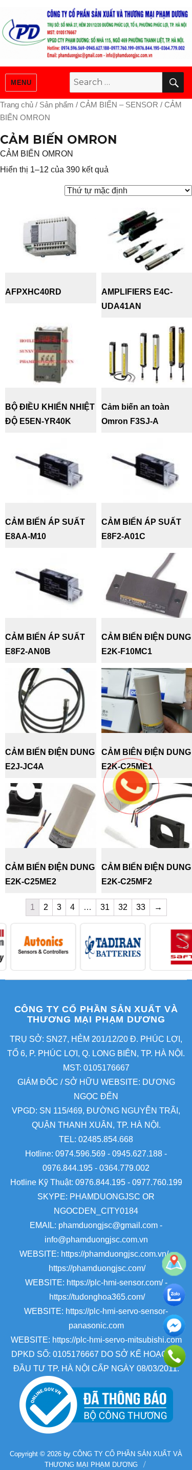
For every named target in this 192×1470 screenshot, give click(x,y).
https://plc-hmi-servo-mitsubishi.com (117, 1339)
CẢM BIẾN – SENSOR (119, 105)
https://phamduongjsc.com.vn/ (114, 1254)
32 (122, 907)
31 (105, 907)
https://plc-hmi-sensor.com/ (115, 1282)
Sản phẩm (56, 105)
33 (140, 907)
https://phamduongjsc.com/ (97, 1268)
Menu (21, 82)
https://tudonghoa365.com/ (97, 1297)
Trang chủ (16, 105)
